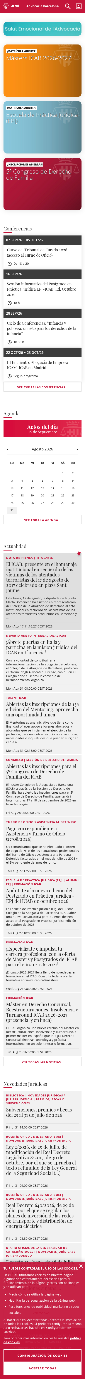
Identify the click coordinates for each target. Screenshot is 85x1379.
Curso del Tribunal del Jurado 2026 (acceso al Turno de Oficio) (37, 252)
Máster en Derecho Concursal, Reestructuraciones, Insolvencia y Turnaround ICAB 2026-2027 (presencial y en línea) (42, 1012)
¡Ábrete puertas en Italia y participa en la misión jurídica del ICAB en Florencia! (41, 647)
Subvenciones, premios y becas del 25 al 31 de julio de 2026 (39, 1112)
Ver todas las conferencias (41, 387)
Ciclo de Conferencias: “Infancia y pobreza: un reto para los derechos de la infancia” (41, 328)
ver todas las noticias (41, 1062)
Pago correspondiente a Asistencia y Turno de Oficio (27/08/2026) (35, 833)
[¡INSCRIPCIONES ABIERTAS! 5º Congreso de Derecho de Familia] (42, 184)
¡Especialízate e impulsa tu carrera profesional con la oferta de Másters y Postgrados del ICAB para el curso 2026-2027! (42, 956)
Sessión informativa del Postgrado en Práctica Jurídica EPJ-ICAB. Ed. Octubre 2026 (41, 289)
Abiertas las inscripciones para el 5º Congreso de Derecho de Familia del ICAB (41, 771)
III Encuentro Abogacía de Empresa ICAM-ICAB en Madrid (37, 365)
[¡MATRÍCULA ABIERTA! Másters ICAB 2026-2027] (42, 70)
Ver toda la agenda (41, 520)
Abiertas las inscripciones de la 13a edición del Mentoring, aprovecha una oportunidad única (42, 709)
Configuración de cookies (42, 1355)
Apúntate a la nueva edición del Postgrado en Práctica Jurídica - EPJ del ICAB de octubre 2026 (40, 895)
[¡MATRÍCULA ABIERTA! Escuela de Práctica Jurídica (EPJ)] (42, 127)
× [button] (81, 1266)
